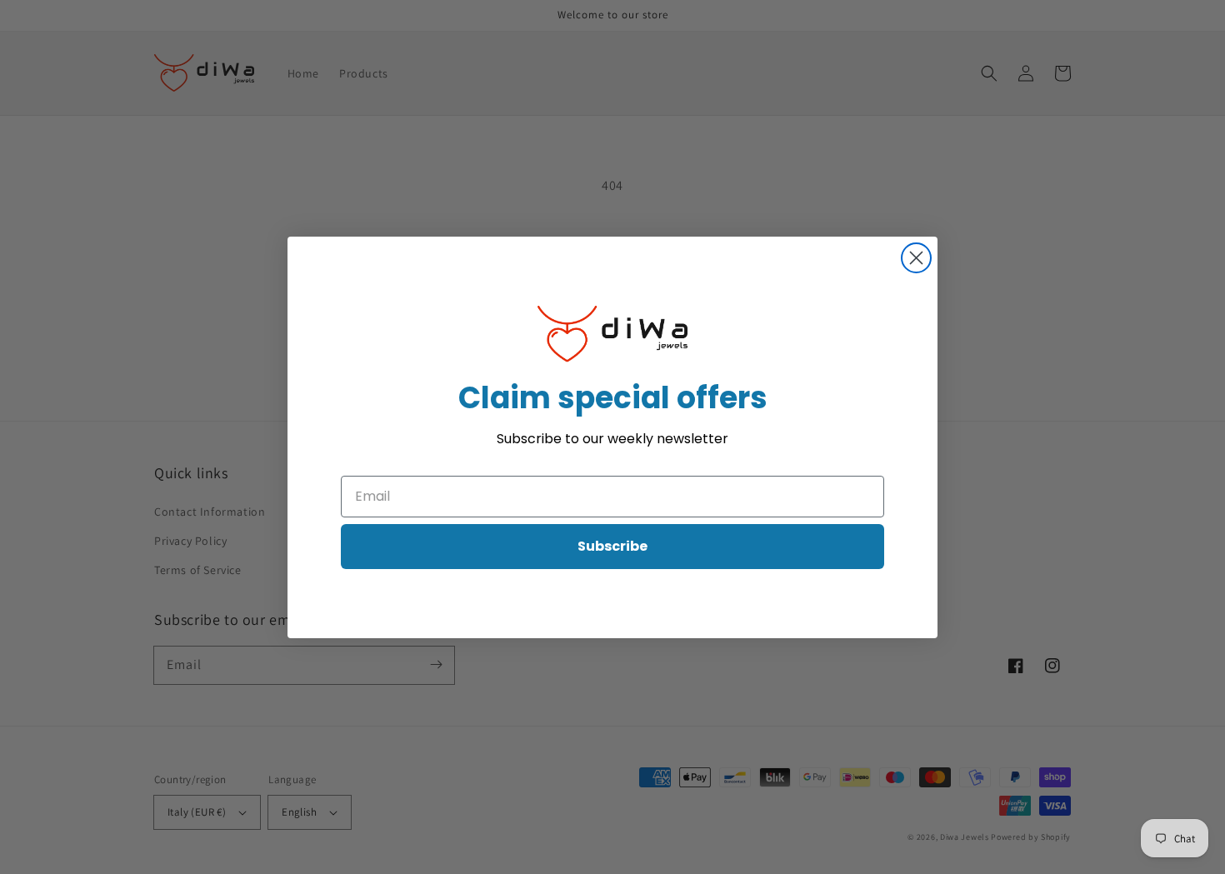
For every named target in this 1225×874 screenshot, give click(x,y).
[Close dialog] (916, 257)
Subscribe (613, 546)
